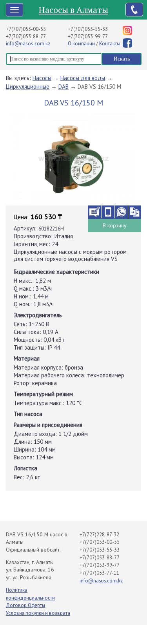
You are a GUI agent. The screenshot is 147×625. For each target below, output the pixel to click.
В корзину (115, 225)
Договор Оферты (25, 605)
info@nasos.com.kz (28, 43)
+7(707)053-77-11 (99, 573)
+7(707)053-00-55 (26, 29)
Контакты (109, 43)
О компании (81, 43)
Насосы (42, 78)
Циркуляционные (27, 86)
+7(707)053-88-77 (26, 36)
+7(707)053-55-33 (88, 29)
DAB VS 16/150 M (99, 86)
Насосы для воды (82, 78)
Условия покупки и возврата (38, 613)
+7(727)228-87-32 (99, 534)
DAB (63, 86)
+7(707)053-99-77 (88, 36)
